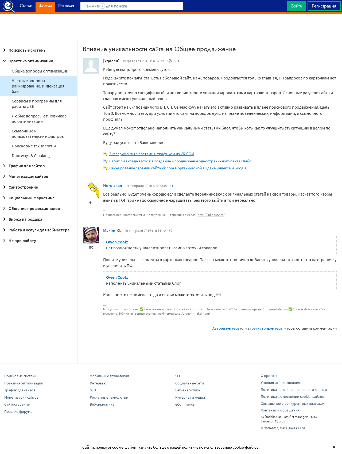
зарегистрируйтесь (264, 328)
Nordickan (112, 185)
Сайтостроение (23, 187)
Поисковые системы (27, 50)
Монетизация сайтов (28, 176)
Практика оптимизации (31, 60)
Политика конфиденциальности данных (294, 389)
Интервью (98, 383)
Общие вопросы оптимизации (40, 71)
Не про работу (22, 240)
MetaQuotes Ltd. (293, 428)
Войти (296, 6)
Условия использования (280, 382)
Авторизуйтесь (225, 328)
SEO (93, 390)
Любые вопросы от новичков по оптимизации (39, 118)
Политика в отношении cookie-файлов (292, 396)
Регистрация (324, 6)
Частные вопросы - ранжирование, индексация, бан (38, 86)
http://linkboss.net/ (211, 215)
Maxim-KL (112, 230)
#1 (171, 185)
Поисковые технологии (34, 145)
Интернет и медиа (190, 397)
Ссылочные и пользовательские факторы (38, 133)
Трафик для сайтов (27, 165)
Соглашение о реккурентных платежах (292, 403)
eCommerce (185, 404)
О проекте (269, 375)
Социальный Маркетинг (31, 197)
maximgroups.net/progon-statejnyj (263, 309)
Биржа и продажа (25, 219)
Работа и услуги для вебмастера (39, 229)
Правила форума (18, 411)
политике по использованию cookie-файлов (220, 447)
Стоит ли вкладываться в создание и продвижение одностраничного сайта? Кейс (180, 160)
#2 (171, 230)
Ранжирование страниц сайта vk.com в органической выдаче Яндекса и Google (177, 167)
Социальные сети (189, 383)
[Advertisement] (171, 27)
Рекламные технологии (109, 397)
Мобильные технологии (109, 375)
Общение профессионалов (34, 208)
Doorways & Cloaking (31, 155)
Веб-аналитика (102, 404)
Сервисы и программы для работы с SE (37, 103)
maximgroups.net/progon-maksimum (183, 313)
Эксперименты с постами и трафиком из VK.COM (151, 153)
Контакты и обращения (280, 410)
